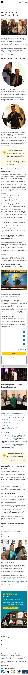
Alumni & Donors (5, 649)
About (2, 633)
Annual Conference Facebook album (15, 581)
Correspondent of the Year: (10, 444)
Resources (4, 641)
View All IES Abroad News (11, 608)
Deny (14, 362)
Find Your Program (6, 637)
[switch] (25, 336)
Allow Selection (14, 357)
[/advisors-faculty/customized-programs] (19, 672)
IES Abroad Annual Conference (12, 39)
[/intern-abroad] (13, 672)
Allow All (14, 353)
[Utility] (20, 2)
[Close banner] (26, 311)
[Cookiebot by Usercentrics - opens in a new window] (17, 312)
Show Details (21, 349)
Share (4, 7)
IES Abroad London (9, 428)
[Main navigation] (26, 2)
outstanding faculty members (10, 415)
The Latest (4, 645)
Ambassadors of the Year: (10, 438)
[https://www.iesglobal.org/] (5, 672)
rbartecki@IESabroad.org (8, 578)
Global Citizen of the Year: (10, 435)
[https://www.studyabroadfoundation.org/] (25, 672)
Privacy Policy (4, 665)
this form (13, 658)
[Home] (2, 2)
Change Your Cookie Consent (8, 668)
